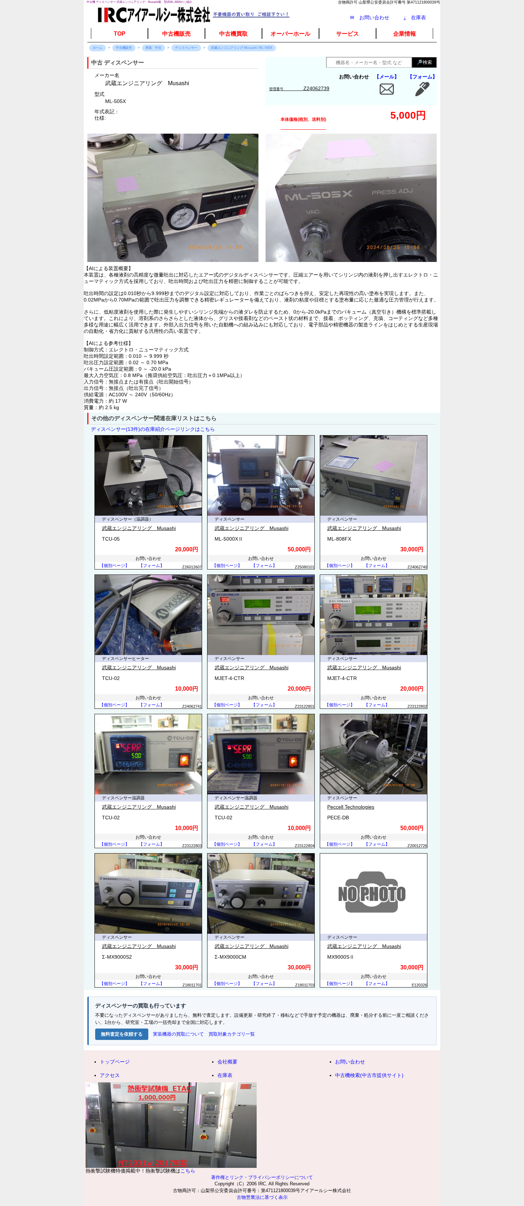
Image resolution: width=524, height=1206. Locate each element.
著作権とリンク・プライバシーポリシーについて (262, 1177)
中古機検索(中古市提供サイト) (369, 1075)
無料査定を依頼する (122, 1034)
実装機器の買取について (178, 1034)
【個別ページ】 (114, 565)
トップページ (115, 1062)
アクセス (110, 1075)
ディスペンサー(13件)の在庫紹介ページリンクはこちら (153, 429)
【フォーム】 (422, 76)
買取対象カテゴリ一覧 (232, 1034)
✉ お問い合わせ (369, 17)
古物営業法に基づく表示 (262, 1197)
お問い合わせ (350, 1062)
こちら (187, 1171)
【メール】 (386, 76)
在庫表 (415, 17)
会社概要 (227, 1062)
